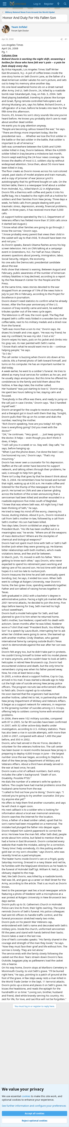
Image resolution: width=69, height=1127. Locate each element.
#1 (66, 39)
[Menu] (5, 4)
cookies (26, 1096)
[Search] (65, 4)
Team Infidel (19, 27)
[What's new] (58, 4)
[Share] (61, 39)
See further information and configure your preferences (34, 1105)
